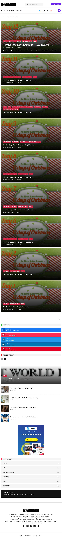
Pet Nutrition (29, 106)
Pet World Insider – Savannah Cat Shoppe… (23, 407)
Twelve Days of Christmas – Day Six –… (18, 242)
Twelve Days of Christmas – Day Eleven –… (19, 80)
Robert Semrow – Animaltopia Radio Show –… (24, 417)
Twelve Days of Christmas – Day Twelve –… (28, 45)
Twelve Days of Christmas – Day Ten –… (18, 113)
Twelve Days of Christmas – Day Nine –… (19, 145)
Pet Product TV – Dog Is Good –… (16, 307)
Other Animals (20, 106)
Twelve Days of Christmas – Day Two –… (18, 275)
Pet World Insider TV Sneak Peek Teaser (18, 379)
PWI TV (34, 41)
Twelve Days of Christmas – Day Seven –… (19, 210)
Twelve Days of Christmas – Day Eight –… (19, 177)
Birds (5, 106)
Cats (5, 41)
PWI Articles (11, 41)
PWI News (18, 41)
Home (3, 17)
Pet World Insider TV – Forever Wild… (22, 388)
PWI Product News (27, 41)
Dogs (13, 106)
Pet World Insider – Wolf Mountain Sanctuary (24, 398)
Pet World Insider (9, 47)
